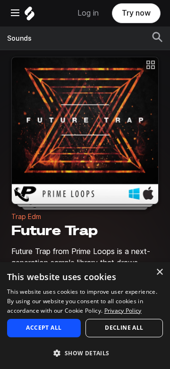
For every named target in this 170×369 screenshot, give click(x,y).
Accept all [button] (43, 328)
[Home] (29, 16)
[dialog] (85, 315)
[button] (85, 352)
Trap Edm (26, 216)
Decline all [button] (124, 328)
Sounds (19, 38)
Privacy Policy (123, 311)
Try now (136, 13)
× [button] (159, 272)
